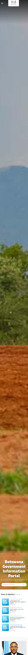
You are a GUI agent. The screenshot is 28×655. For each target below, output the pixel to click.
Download (17, 602)
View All (18, 594)
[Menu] (2, 3)
